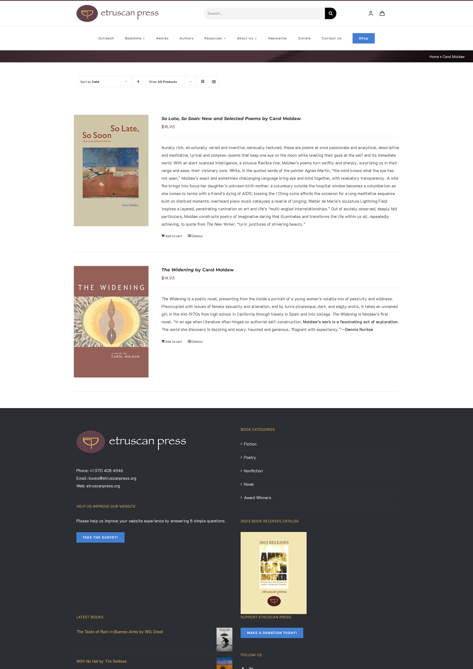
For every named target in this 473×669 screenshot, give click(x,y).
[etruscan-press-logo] (117, 7)
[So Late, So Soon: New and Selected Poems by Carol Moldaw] (111, 171)
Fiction (250, 444)
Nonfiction (253, 470)
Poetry (250, 457)
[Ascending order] (138, 81)
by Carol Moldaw (231, 118)
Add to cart (173, 236)
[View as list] (213, 81)
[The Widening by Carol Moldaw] (111, 321)
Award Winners (257, 497)
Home (434, 56)
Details (197, 236)
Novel (249, 484)
